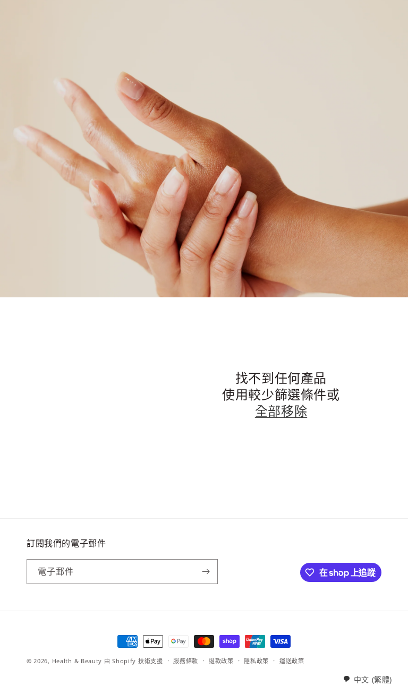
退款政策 (221, 661)
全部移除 (281, 410)
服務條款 (185, 661)
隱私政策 (256, 661)
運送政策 (291, 661)
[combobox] (367, 679)
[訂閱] (205, 571)
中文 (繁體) (373, 679)
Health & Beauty (77, 661)
